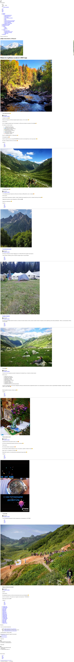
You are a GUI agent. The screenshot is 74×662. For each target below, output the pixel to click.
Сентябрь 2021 (4, 607)
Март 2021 (4, 612)
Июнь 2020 (4, 621)
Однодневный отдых (8, 15)
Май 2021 (4, 611)
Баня (5, 18)
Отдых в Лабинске (7, 22)
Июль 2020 (4, 620)
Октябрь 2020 (4, 617)
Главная (3, 13)
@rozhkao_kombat (6, 116)
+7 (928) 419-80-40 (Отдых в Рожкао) (9, 628)
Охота (5, 19)
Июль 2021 (4, 609)
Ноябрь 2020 (4, 616)
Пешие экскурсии (7, 16)
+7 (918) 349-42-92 (3, 635)
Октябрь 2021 (4, 606)
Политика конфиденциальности (5, 660)
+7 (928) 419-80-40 (5, 7)
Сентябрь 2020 (4, 618)
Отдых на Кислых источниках (9, 20)
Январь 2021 (4, 614)
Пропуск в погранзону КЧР (9, 21)
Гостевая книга (7, 30)
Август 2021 (4, 608)
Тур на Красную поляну (8, 17)
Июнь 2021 (4, 610)
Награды (5, 28)
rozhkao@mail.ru (4, 636)
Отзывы (3, 29)
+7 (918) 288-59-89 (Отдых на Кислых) (10, 630)
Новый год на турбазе (8, 23)
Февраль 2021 (4, 613)
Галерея (3, 26)
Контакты (4, 34)
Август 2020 (4, 619)
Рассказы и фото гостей (8, 31)
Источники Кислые (5, 25)
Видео (5, 27)
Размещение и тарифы (6, 24)
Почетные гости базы (8, 32)
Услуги (3, 14)
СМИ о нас (6, 33)
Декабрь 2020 (4, 615)
